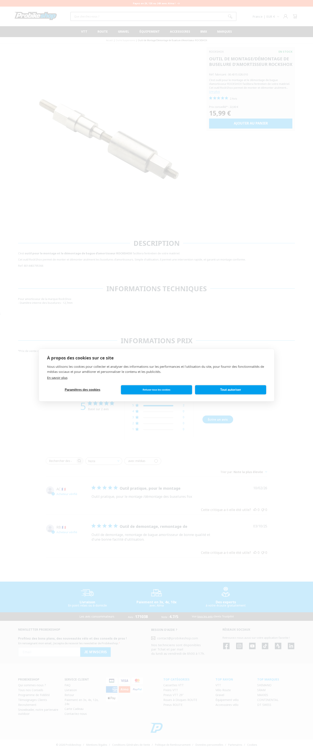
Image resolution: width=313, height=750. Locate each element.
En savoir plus (57, 377)
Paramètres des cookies (82, 389)
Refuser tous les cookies (156, 389)
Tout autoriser (230, 389)
